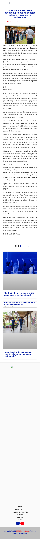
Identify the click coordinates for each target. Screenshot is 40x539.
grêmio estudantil (20, 512)
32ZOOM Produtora (22, 531)
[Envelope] (22, 523)
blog (20, 520)
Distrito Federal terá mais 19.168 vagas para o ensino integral (19, 294)
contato (20, 517)
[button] (33, 3)
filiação (20, 514)
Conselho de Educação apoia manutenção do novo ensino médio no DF (17, 354)
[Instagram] (18, 523)
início (20, 507)
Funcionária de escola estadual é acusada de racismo (19, 303)
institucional (20, 509)
